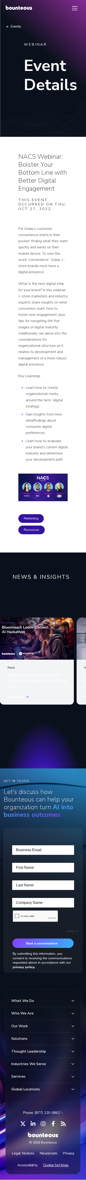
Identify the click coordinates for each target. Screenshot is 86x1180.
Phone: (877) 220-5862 (41, 1112)
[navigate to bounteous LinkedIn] (33, 1123)
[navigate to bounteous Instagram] (43, 1123)
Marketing (31, 518)
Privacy (68, 1153)
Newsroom (48, 1153)
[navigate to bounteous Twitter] (23, 1123)
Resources (31, 530)
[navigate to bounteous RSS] (63, 1123)
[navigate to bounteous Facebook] (53, 1123)
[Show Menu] (74, 8)
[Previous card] (55, 718)
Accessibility (27, 1165)
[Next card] (73, 718)
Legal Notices (23, 1153)
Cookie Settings (56, 1165)
